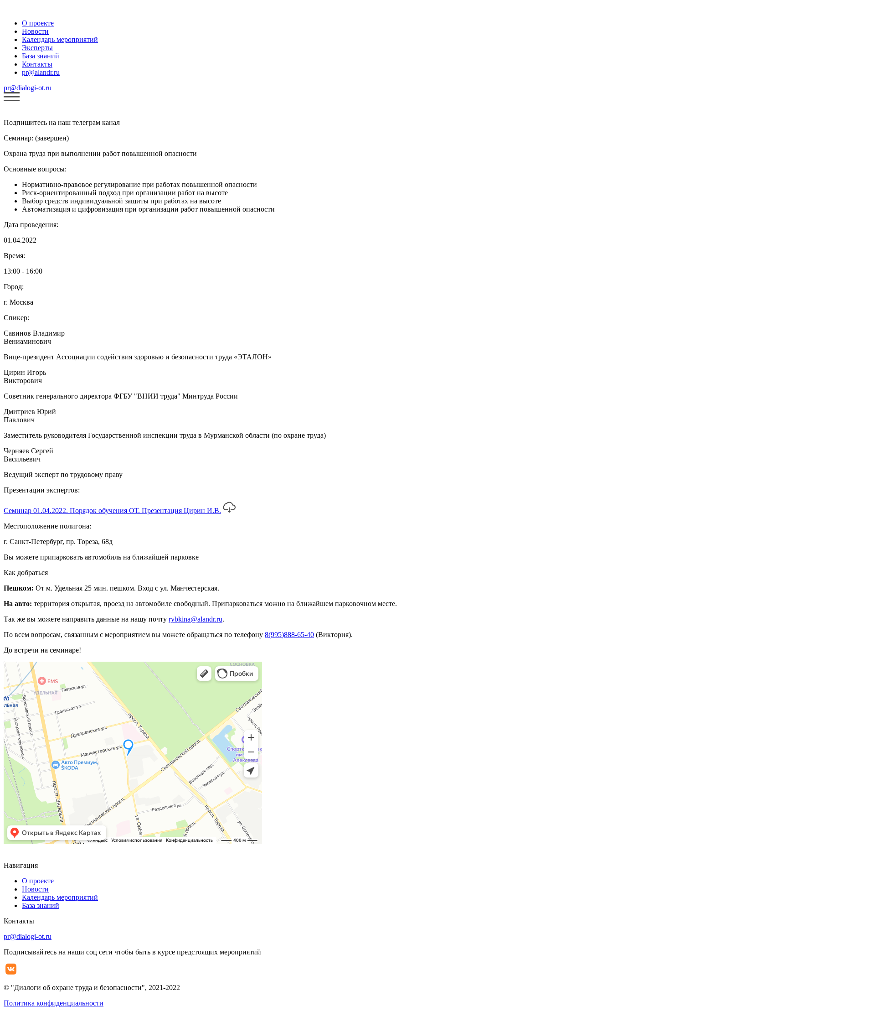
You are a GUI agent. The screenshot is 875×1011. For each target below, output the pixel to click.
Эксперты (37, 48)
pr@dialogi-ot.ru (27, 88)
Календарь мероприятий (60, 39)
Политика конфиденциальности (53, 1003)
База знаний (40, 56)
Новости (35, 31)
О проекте (38, 23)
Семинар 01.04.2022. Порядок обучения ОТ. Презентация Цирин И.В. (112, 510)
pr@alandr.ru (41, 72)
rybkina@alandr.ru (195, 619)
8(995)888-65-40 (289, 634)
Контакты (37, 64)
